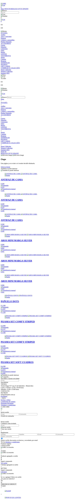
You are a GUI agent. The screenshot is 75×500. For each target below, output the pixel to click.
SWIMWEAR (5, 63)
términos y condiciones (12, 442)
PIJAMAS (4, 64)
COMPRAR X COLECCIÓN (10, 68)
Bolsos (3, 52)
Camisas (3, 59)
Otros (2, 50)
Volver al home (5, 167)
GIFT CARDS (5, 66)
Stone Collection (6, 70)
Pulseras (3, 38)
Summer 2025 (5, 73)
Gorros (3, 45)
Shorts (3, 57)
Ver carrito (4, 463)
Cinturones (4, 49)
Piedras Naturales (6, 42)
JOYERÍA (4, 33)
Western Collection (6, 71)
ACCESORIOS (6, 43)
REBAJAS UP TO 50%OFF (19, 9)
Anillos (3, 35)
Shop (2, 9)
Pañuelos (3, 47)
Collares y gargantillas (7, 40)
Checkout (4, 472)
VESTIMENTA (6, 56)
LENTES (4, 54)
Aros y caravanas (6, 36)
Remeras (3, 61)
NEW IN (7, 9)
